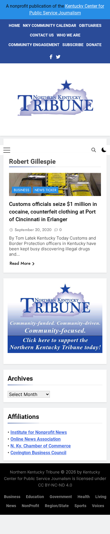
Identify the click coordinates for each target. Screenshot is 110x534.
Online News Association (35, 439)
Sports (80, 505)
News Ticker (45, 190)
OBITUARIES (90, 25)
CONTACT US (42, 35)
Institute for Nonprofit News (38, 432)
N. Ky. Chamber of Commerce (40, 446)
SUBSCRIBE (72, 44)
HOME (14, 25)
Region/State (57, 505)
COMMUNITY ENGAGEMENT (34, 44)
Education (35, 496)
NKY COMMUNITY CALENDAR (49, 25)
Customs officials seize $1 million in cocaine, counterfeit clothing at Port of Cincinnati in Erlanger (53, 212)
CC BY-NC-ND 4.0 (55, 485)
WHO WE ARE (68, 35)
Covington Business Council (38, 452)
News (11, 505)
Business (21, 190)
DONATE (94, 44)
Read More (20, 263)
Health (84, 496)
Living (100, 496)
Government (61, 496)
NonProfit (30, 505)
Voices (98, 505)
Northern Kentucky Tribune (35, 472)
